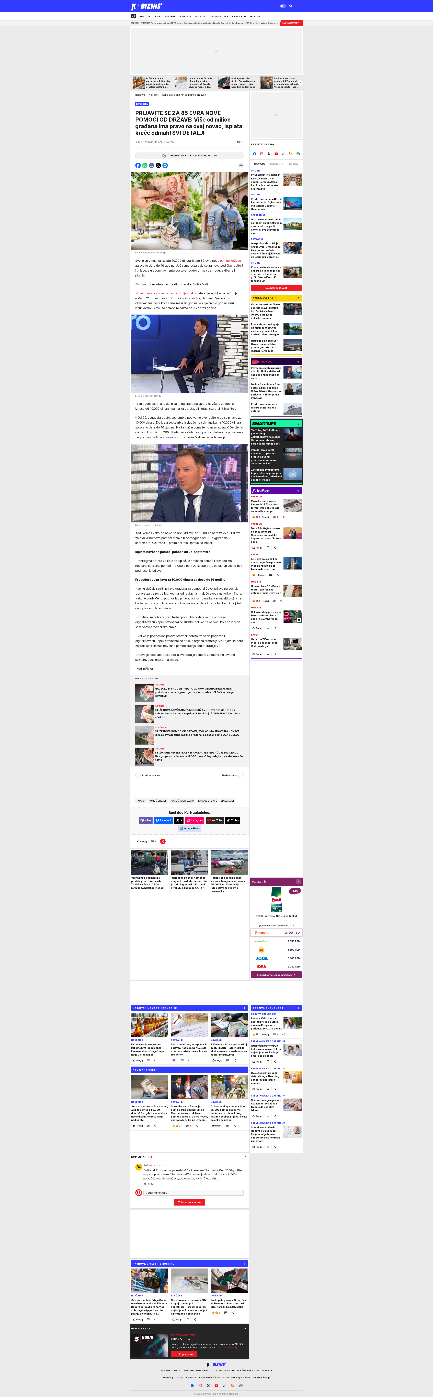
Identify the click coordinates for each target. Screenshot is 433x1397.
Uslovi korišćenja (261, 1377)
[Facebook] (254, 154)
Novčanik (154, 94)
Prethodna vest (151, 775)
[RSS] (290, 154)
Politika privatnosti (240, 1377)
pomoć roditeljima (182, 800)
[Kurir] (147, 6)
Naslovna (140, 94)
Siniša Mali (227, 800)
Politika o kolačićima (209, 1377)
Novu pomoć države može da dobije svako (165, 293)
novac (141, 800)
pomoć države (157, 800)
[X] (269, 154)
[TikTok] (283, 154)
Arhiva (225, 1377)
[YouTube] (276, 154)
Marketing (168, 1377)
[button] (240, 142)
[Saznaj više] (245, 1328)
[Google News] (298, 154)
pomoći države (230, 260)
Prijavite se (186, 1354)
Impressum (191, 1377)
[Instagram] (262, 154)
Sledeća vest (229, 775)
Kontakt (180, 1377)
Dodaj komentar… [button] (156, 1192)
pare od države (207, 800)
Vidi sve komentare (189, 1202)
